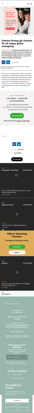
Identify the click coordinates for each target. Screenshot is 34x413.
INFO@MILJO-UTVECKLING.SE (20, 327)
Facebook (15, 374)
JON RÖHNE (17, 318)
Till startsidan (17, 159)
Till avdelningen (27, 170)
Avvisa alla (17, 409)
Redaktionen (9, 336)
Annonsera (25, 336)
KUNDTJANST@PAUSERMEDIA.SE (20, 325)
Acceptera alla (17, 400)
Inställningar (17, 405)
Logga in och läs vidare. (23, 121)
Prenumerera (16, 116)
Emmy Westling (18, 153)
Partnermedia (17, 336)
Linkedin (19, 374)
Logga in (17, 252)
